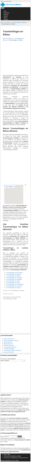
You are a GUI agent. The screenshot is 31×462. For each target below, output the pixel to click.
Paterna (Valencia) (9, 339)
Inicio (5, 11)
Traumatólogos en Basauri (13, 274)
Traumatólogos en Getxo (13, 281)
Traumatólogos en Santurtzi (14, 286)
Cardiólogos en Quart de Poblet (12, 297)
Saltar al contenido (6, 1)
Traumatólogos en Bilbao (13, 276)
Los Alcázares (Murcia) (10, 347)
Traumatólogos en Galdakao (14, 279)
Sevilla (5, 18)
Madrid (6, 16)
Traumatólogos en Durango (14, 277)
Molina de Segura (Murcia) (11, 340)
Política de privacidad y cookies (12, 456)
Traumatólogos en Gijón (10, 299)
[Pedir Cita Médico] (12, 6)
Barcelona (6, 13)
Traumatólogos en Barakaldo (14, 272)
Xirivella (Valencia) (9, 345)
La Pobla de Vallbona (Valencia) (12, 350)
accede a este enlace (16, 217)
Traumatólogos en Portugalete (15, 284)
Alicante (6, 19)
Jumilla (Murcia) (8, 342)
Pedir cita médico (5, 22)
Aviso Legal (7, 454)
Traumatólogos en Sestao (13, 287)
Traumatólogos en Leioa (13, 282)
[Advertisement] (15, 57)
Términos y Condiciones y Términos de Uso (16, 458)
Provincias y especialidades (8, 359)
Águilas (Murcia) (8, 344)
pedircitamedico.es (7, 460)
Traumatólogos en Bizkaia (18, 22)
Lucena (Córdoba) (9, 352)
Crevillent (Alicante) (9, 349)
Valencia (6, 14)
